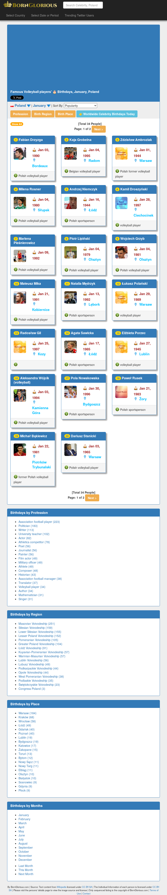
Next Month (26, 874)
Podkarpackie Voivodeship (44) (38, 668)
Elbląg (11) (26, 770)
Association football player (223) (39, 522)
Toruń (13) (25, 754)
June (22, 835)
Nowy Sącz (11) (29, 762)
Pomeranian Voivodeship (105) (38, 640)
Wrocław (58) (27, 721)
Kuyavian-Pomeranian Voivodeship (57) (44, 652)
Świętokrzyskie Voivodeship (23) (39, 684)
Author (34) (26, 591)
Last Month (26, 866)
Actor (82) (25, 538)
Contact (86, 893)
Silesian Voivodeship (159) (36, 628)
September (26, 847)
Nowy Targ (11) (28, 766)
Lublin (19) (25, 737)
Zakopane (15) (28, 750)
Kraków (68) (26, 717)
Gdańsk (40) (27, 729)
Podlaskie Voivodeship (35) (36, 680)
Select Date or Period (45, 15)
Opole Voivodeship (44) (34, 672)
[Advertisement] (83, 57)
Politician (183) (28, 526)
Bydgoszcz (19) (28, 741)
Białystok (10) (27, 778)
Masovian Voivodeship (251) (37, 623)
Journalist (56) (28, 550)
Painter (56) (26, 554)
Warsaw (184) (27, 713)
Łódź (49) (25, 725)
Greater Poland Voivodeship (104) (40, 644)
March (23, 823)
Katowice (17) (27, 745)
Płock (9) (24, 790)
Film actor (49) (28, 558)
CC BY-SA (87, 886)
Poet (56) (25, 546)
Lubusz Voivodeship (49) (34, 664)
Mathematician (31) (31, 595)
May (21, 831)
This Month (26, 870)
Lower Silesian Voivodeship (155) (40, 632)
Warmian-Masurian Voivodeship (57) (42, 656)
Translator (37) (28, 583)
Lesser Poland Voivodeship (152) (40, 636)
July (21, 839)
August (23, 843)
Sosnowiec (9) (28, 782)
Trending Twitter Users (79, 15)
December (25, 860)
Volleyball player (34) (32, 587)
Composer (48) (28, 570)
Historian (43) (27, 574)
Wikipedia (61, 886)
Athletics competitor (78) (34, 542)
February (24, 819)
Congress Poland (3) (32, 689)
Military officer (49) (31, 562)
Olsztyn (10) (26, 774)
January (24, 815)
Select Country (15, 15)
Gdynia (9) (25, 786)
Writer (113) (26, 530)
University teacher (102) (34, 534)
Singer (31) (26, 599)
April (21, 827)
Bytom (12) (26, 758)
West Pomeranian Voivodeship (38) (41, 676)
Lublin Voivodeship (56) (34, 660)
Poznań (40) (26, 733)
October (24, 851)
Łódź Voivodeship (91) (33, 648)
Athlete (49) (26, 566)
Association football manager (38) (40, 579)
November (25, 856)
